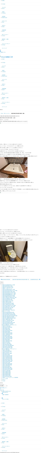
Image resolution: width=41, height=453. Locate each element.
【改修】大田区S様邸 (6, 350)
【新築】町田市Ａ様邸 (6, 362)
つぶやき (3, 380)
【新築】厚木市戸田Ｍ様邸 (7, 308)
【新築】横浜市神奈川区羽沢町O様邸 (8, 314)
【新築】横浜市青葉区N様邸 (7, 332)
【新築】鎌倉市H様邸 (6, 328)
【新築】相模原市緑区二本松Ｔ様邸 (8, 306)
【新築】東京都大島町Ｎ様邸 (7, 299)
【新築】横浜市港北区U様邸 (7, 338)
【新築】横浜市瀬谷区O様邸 (7, 330)
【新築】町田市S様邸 (6, 342)
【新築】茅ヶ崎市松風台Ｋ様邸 (7, 287)
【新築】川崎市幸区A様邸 (6, 302)
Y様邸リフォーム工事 (6, 311)
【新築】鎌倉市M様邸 (6, 335)
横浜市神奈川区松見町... (6, 279)
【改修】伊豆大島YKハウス (7, 352)
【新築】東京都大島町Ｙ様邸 (7, 321)
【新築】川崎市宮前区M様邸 (7, 337)
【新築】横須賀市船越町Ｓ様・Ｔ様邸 (9, 294)
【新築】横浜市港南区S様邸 (7, 336)
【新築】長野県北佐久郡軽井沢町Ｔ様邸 (9, 297)
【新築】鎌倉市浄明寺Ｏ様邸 (7, 286)
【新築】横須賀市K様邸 (6, 374)
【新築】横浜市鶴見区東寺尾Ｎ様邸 (8, 295)
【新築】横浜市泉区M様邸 (7, 376)
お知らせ (3, 379)
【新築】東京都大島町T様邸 (7, 355)
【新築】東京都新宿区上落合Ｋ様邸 (8, 298)
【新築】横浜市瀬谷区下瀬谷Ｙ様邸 (8, 291)
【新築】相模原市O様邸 (6, 372)
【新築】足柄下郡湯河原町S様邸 (8, 345)
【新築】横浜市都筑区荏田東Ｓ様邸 (8, 322)
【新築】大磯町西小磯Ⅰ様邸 (7, 319)
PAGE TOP (2, 390)
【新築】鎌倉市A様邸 (6, 339)
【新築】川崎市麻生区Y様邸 (7, 340)
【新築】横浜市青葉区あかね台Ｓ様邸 (9, 305)
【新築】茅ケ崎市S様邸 (6, 326)
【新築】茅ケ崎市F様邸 (6, 370)
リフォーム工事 (5, 378)
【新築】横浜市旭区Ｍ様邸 (7, 344)
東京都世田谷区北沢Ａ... (35, 279)
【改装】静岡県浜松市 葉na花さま (8, 310)
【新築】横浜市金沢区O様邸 (7, 369)
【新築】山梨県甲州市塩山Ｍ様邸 (8, 304)
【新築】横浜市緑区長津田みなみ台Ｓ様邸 (9, 290)
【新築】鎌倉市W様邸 (6, 331)
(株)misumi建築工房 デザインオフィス (9, 348)
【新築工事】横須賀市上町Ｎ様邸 (8, 316)
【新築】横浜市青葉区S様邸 (7, 363)
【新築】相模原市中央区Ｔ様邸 (7, 300)
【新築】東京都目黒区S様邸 (7, 356)
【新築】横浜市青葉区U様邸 (7, 368)
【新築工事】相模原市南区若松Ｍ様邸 (9, 318)
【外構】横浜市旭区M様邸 (7, 351)
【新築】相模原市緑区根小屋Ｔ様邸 (8, 296)
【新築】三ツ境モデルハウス (7, 288)
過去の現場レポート (3, 387)
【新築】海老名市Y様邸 (6, 375)
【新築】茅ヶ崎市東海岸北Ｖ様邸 (8, 320)
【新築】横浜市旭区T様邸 (6, 367)
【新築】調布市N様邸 (6, 366)
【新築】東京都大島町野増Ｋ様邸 (8, 312)
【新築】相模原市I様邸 (6, 329)
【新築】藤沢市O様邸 (6, 354)
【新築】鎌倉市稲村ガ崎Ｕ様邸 (7, 307)
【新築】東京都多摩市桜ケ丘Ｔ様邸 (8, 284)
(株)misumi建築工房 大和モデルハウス (9, 324)
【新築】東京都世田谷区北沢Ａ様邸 (8, 313)
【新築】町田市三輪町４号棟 (7, 360)
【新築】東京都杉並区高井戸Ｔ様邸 (8, 289)
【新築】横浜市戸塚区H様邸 (7, 346)
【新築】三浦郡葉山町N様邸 (7, 334)
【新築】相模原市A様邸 (6, 371)
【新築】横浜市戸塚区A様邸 (7, 327)
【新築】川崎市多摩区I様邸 (7, 364)
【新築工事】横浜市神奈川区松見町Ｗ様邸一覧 (20, 279)
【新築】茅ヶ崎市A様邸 (6, 343)
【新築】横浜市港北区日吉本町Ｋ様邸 (9, 292)
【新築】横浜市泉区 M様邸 (7, 353)
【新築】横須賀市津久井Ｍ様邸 (7, 323)
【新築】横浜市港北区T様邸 (7, 359)
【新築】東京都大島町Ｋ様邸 (7, 347)
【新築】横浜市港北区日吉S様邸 (8, 303)
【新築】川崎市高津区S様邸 (7, 358)
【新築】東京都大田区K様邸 (7, 361)
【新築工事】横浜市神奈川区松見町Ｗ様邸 (9, 315)
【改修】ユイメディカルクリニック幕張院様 (10, 377)
